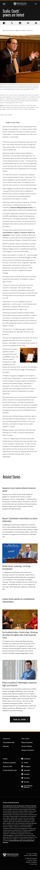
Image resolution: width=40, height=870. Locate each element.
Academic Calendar (9, 763)
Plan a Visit (25, 739)
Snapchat (27, 770)
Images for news (12, 122)
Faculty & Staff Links (10, 770)
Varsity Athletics (26, 746)
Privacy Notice (33, 864)
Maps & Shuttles (26, 742)
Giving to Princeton (27, 750)
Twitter (26, 763)
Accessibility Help (8, 742)
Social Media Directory (28, 786)
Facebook (27, 759)
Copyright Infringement (31, 862)
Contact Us (6, 739)
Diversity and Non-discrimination (11, 802)
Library (5, 759)
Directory (6, 746)
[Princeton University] (11, 855)
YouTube (27, 778)
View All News (19, 719)
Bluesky (26, 782)
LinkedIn (27, 774)
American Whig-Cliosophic (21, 207)
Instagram (27, 766)
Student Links (7, 766)
